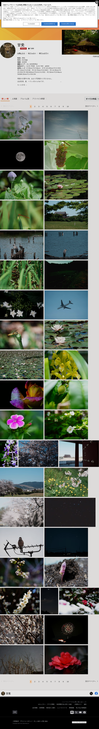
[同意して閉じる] (96, 2)
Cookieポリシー (22, 18)
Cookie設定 (31, 24)
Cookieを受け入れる (67, 24)
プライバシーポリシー (28, 20)
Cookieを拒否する (49, 24)
